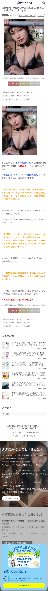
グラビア (41, 15)
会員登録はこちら (11, 498)
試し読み (12, 83)
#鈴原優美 (27, 99)
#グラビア (20, 92)
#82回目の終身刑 (8, 92)
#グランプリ (31, 92)
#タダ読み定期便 (8, 96)
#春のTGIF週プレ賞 (23, 96)
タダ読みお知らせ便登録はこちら (17, 543)
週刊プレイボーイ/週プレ (27, 15)
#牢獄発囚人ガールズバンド (12, 99)
